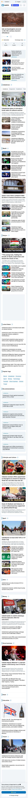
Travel (5, 384)
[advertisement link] (15, 5)
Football (5, 381)
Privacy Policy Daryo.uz (17, 789)
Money (10, 379)
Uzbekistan (11, 376)
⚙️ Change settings (13, 795)
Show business (13, 381)
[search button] (20, 5)
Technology (16, 379)
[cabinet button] (24, 5)
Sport (5, 379)
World (5, 376)
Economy (18, 376)
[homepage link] (5, 5)
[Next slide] (12, 36)
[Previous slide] (3, 36)
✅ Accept (13, 792)
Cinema (21, 381)
